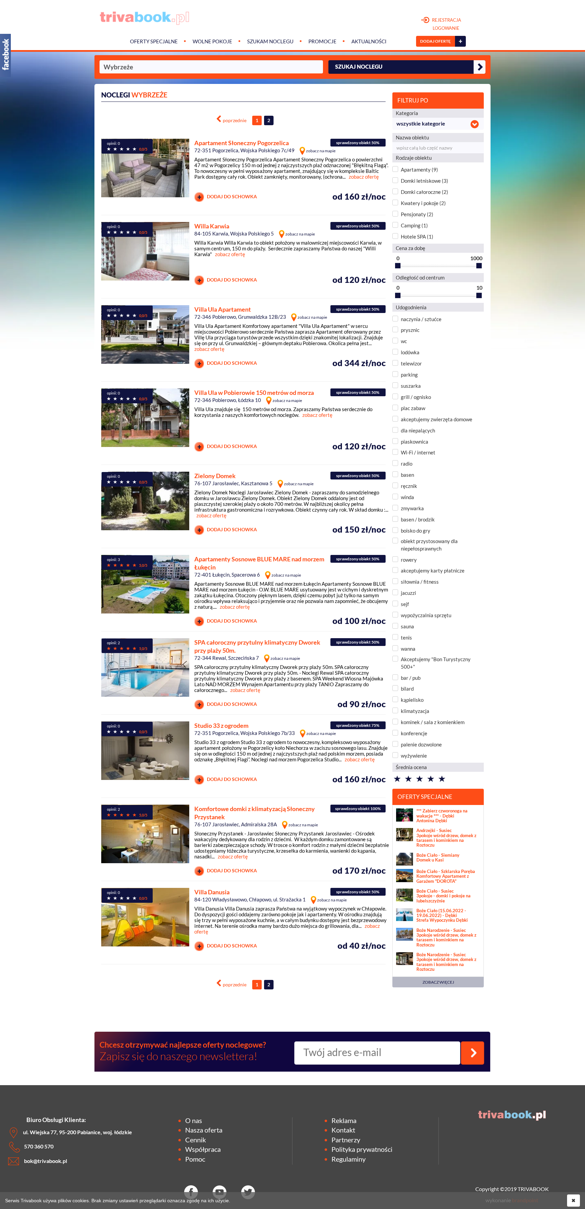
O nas (193, 1120)
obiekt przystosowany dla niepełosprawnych (429, 544)
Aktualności (369, 41)
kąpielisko (412, 700)
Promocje (322, 41)
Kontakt (343, 1130)
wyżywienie (414, 756)
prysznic (410, 330)
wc (404, 341)
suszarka (411, 386)
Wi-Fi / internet (418, 452)
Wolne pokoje (212, 41)
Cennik (195, 1140)
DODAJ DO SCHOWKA (231, 196)
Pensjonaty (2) (417, 214)
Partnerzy (345, 1140)
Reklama (343, 1120)
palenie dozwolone (421, 744)
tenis (406, 637)
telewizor (411, 363)
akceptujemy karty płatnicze (432, 570)
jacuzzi (408, 593)
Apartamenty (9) (419, 169)
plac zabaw (413, 408)
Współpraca (203, 1149)
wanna (408, 649)
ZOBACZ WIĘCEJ (438, 982)
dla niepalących (418, 430)
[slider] (397, 265)
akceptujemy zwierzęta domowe (436, 419)
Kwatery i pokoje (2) (423, 203)
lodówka (410, 352)
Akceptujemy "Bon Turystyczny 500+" (436, 662)
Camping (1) (414, 225)
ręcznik (409, 486)
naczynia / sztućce (421, 319)
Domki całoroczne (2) (424, 192)
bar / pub (410, 678)
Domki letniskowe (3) (424, 181)
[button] (438, 124)
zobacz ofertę (364, 177)
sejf (405, 604)
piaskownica (414, 442)
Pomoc (195, 1159)
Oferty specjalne (154, 41)
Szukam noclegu (270, 41)
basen (407, 475)
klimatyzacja (415, 711)
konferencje (414, 733)
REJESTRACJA (446, 24)
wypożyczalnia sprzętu (426, 615)
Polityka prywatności (361, 1149)
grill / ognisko (416, 397)
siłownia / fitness (420, 582)
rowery (409, 560)
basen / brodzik (418, 519)
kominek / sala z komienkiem (432, 722)
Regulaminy (348, 1159)
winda (407, 497)
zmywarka (412, 508)
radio (406, 464)
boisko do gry (415, 531)
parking (409, 375)
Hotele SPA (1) (417, 236)
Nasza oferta (203, 1130)
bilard (407, 689)
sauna (407, 626)
